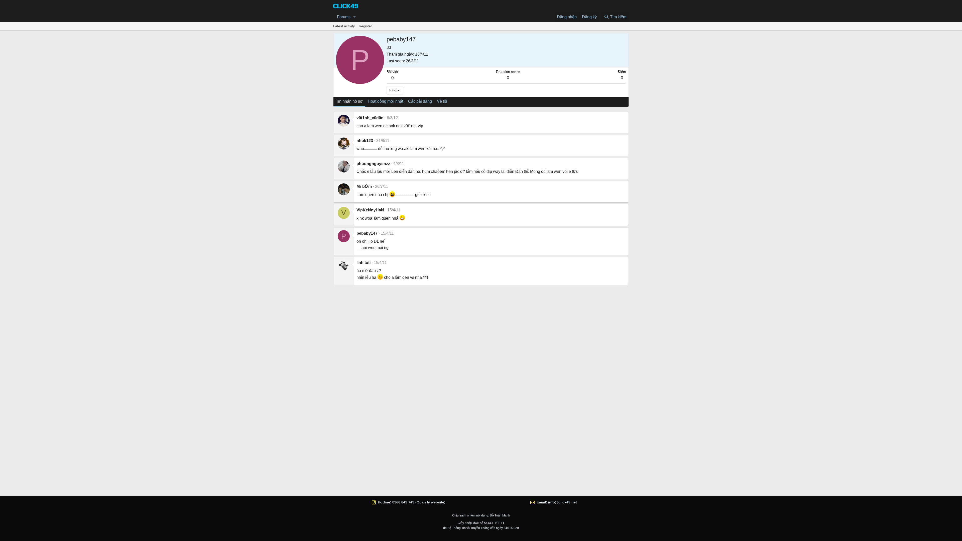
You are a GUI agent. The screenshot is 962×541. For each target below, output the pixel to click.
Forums (343, 17)
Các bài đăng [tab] (420, 101)
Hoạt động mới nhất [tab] (385, 101)
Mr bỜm (364, 186)
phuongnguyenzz (373, 164)
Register (365, 26)
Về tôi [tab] (442, 101)
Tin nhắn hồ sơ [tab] (349, 101)
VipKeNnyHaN (370, 210)
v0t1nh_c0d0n (370, 118)
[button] (354, 17)
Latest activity (344, 26)
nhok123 (364, 141)
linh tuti (363, 262)
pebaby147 (367, 233)
